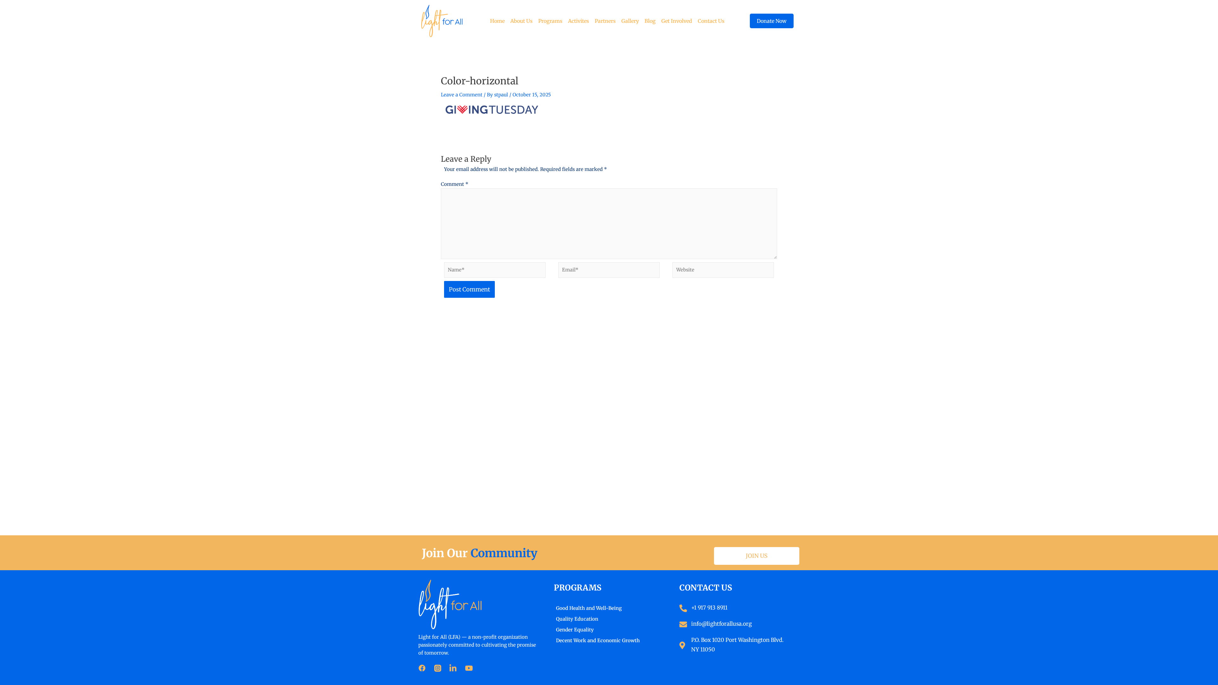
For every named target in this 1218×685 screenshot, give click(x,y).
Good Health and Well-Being (589, 608)
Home (497, 21)
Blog (650, 21)
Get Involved (676, 21)
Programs (550, 21)
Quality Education (577, 619)
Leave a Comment (461, 95)
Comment (454, 184)
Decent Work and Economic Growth (598, 640)
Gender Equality (575, 630)
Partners (605, 21)
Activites (578, 21)
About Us (521, 21)
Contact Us (711, 21)
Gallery (630, 21)
